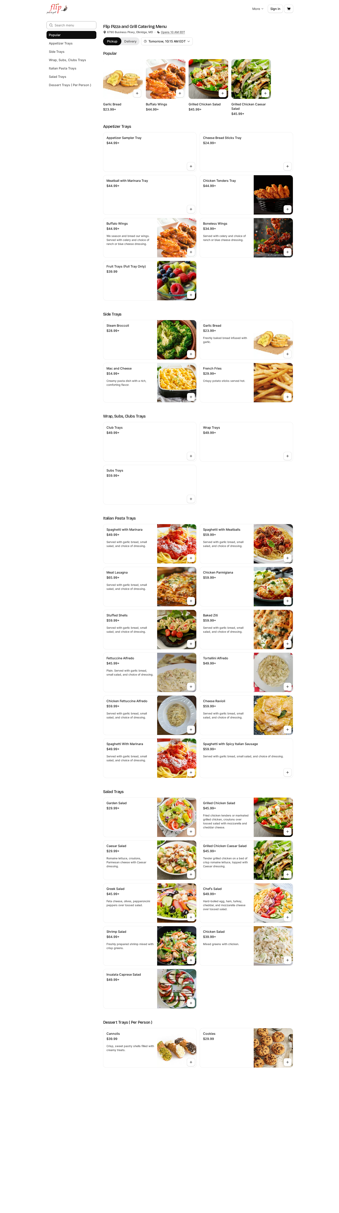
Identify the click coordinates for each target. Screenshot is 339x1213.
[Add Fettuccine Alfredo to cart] (191, 686)
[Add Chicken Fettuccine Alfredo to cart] (191, 729)
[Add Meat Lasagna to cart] (191, 600)
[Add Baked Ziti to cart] (287, 643)
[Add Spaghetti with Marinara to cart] (191, 558)
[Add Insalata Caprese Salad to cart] (191, 1003)
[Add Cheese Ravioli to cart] (287, 729)
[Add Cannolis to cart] (191, 1062)
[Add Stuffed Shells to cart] (191, 643)
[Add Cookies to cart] (287, 1062)
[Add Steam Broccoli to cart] (191, 354)
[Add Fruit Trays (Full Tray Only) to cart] (191, 294)
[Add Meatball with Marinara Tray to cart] (191, 209)
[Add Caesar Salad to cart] (191, 874)
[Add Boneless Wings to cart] (287, 252)
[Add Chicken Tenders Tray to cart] (287, 209)
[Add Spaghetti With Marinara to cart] (191, 772)
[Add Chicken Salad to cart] (287, 960)
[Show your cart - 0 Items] (288, 9)
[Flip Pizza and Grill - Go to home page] (57, 8)
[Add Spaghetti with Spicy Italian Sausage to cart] (287, 772)
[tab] (112, 41)
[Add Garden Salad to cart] (191, 831)
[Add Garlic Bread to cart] (137, 93)
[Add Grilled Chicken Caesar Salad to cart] (265, 93)
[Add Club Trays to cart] (191, 456)
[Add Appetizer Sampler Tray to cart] (191, 166)
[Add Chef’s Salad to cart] (287, 917)
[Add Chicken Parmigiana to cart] (287, 600)
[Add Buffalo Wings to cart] (179, 93)
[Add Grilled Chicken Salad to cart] (222, 93)
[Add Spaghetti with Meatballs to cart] (287, 558)
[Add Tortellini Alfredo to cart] (287, 686)
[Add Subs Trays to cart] (191, 498)
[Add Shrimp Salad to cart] (191, 960)
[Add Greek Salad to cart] (191, 917)
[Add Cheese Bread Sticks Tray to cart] (287, 166)
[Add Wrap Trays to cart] (287, 456)
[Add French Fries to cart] (287, 396)
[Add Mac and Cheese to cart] (191, 396)
